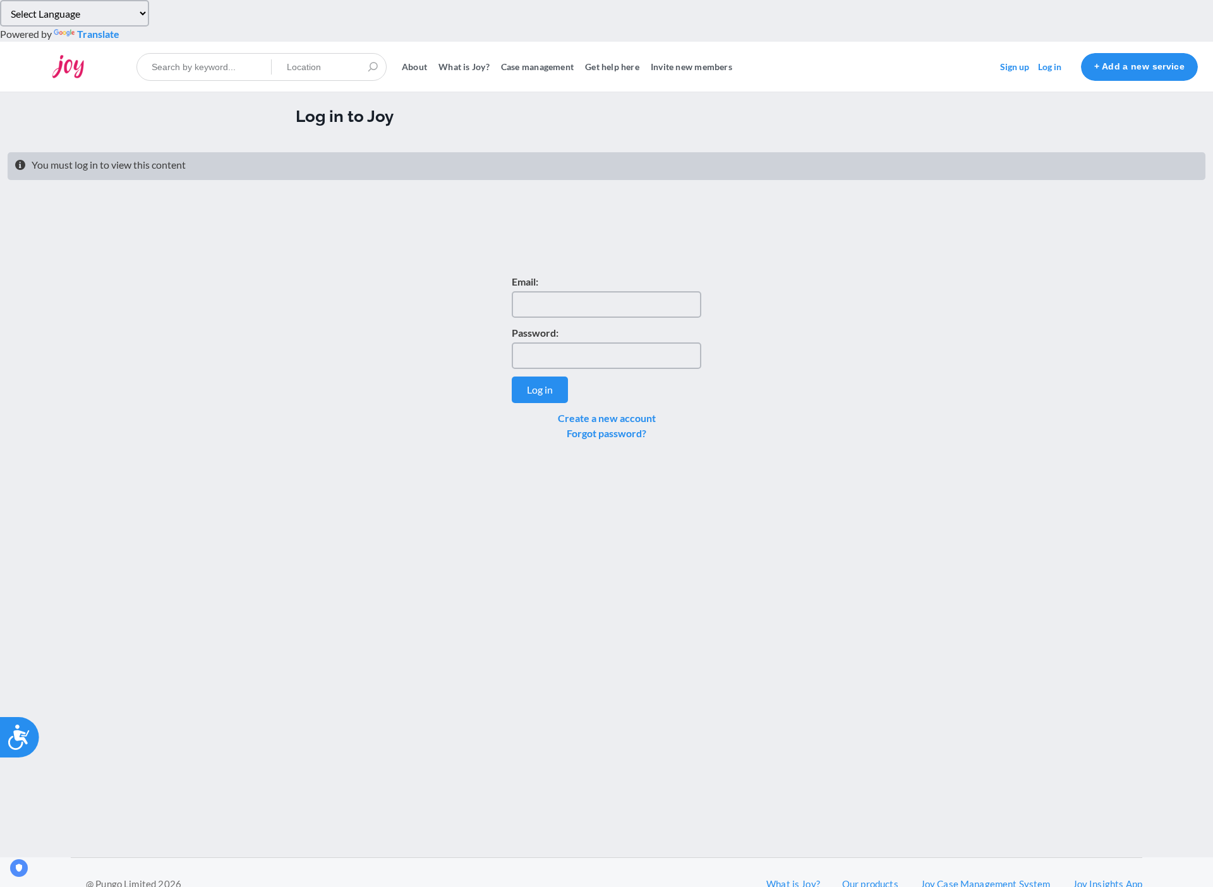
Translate (98, 34)
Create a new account (607, 418)
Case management (537, 66)
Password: (535, 333)
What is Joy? (464, 66)
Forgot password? (606, 433)
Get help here (612, 66)
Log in (1049, 66)
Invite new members (691, 66)
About (414, 66)
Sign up (1014, 66)
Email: (525, 281)
